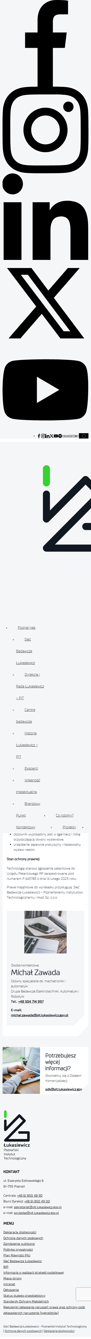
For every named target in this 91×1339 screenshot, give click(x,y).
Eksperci (31, 768)
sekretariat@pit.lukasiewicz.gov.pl (38, 1207)
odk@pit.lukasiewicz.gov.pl (65, 1089)
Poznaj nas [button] (26, 627)
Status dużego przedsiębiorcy (24, 1295)
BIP (5, 1267)
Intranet (9, 1284)
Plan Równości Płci (16, 1255)
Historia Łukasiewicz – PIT (27, 745)
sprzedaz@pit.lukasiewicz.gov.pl (36, 1213)
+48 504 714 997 (31, 1001)
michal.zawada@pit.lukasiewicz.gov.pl (39, 1015)
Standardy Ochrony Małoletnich (26, 1301)
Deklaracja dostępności (19, 1232)
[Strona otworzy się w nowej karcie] (39, 435)
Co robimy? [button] (65, 815)
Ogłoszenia (11, 1290)
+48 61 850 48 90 (30, 1195)
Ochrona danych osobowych (23, 1238)
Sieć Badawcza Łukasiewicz (25, 651)
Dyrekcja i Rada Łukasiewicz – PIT (30, 686)
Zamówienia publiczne (19, 1244)
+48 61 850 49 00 (37, 1201)
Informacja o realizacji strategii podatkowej (33, 1272)
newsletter (70, 435)
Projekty (69, 827)
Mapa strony (12, 1278)
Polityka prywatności (18, 1249)
